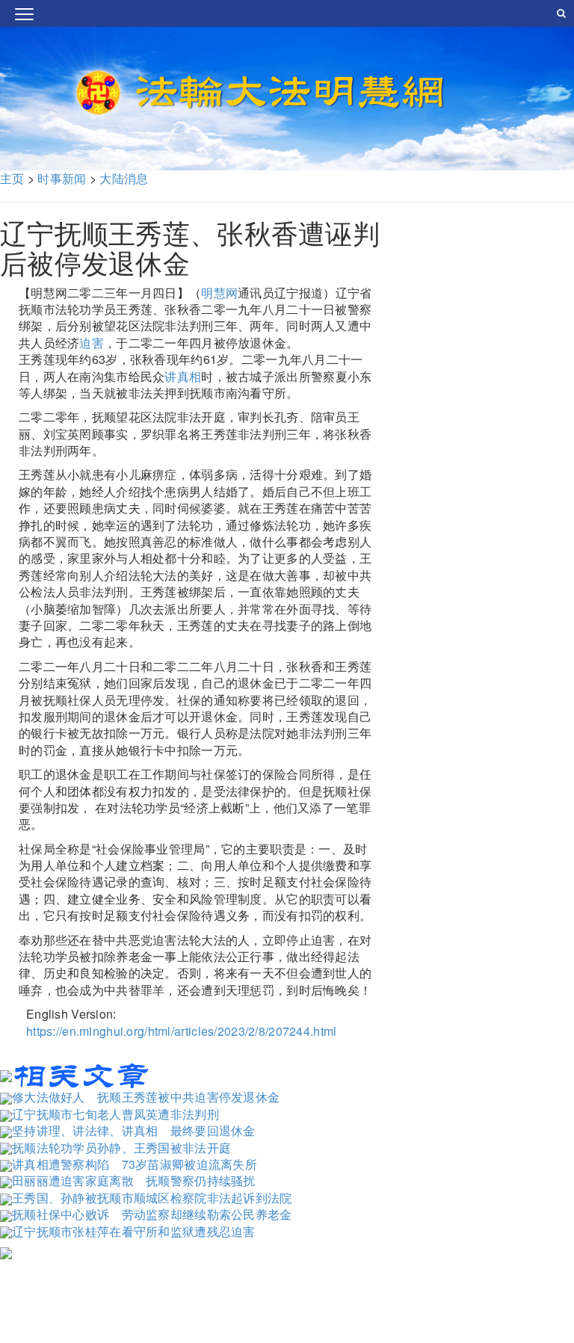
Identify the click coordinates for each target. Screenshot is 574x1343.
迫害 (91, 342)
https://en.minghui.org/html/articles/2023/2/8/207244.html (181, 1031)
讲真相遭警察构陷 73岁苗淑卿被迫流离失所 (134, 1164)
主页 (12, 178)
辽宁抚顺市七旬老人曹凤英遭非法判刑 (115, 1114)
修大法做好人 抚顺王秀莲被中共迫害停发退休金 (146, 1096)
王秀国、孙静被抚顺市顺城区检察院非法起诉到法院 (152, 1197)
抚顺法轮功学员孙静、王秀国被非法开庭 (121, 1147)
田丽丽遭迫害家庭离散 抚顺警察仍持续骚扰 (134, 1180)
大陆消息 (123, 178)
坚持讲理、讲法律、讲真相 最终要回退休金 (134, 1130)
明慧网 (219, 292)
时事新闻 (61, 178)
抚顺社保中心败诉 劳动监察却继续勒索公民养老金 (152, 1214)
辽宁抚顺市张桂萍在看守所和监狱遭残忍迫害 (134, 1231)
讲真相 (182, 376)
